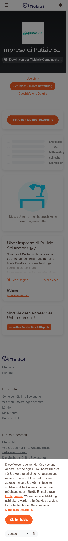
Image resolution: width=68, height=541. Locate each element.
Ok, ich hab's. (19, 519)
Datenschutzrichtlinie (19, 510)
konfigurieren (14, 496)
